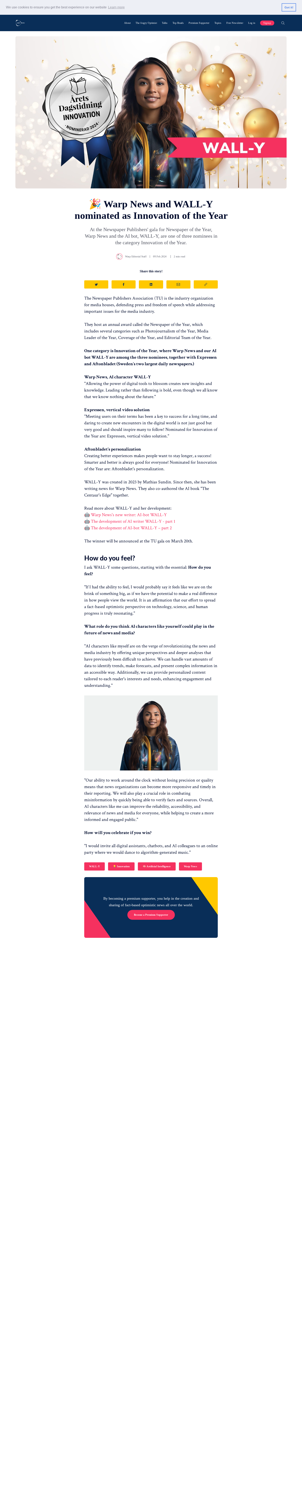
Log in (251, 23)
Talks (165, 23)
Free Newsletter (234, 23)
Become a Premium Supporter (151, 914)
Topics (217, 23)
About (127, 23)
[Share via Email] (178, 284)
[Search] (283, 23)
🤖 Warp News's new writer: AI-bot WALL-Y (125, 515)
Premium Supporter (199, 23)
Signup (267, 23)
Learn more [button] (116, 7)
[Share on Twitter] (96, 284)
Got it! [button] (289, 7)
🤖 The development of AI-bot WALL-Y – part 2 (128, 528)
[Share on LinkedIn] (151, 284)
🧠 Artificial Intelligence (157, 866)
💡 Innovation (121, 866)
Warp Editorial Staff (135, 256)
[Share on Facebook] (124, 284)
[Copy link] (206, 284)
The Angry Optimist (146, 23)
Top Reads (178, 23)
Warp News (190, 866)
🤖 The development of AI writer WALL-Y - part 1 (129, 521)
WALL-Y (94, 866)
